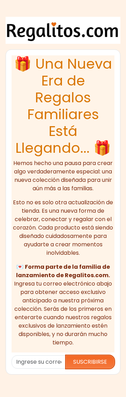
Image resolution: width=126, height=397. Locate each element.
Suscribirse (90, 362)
